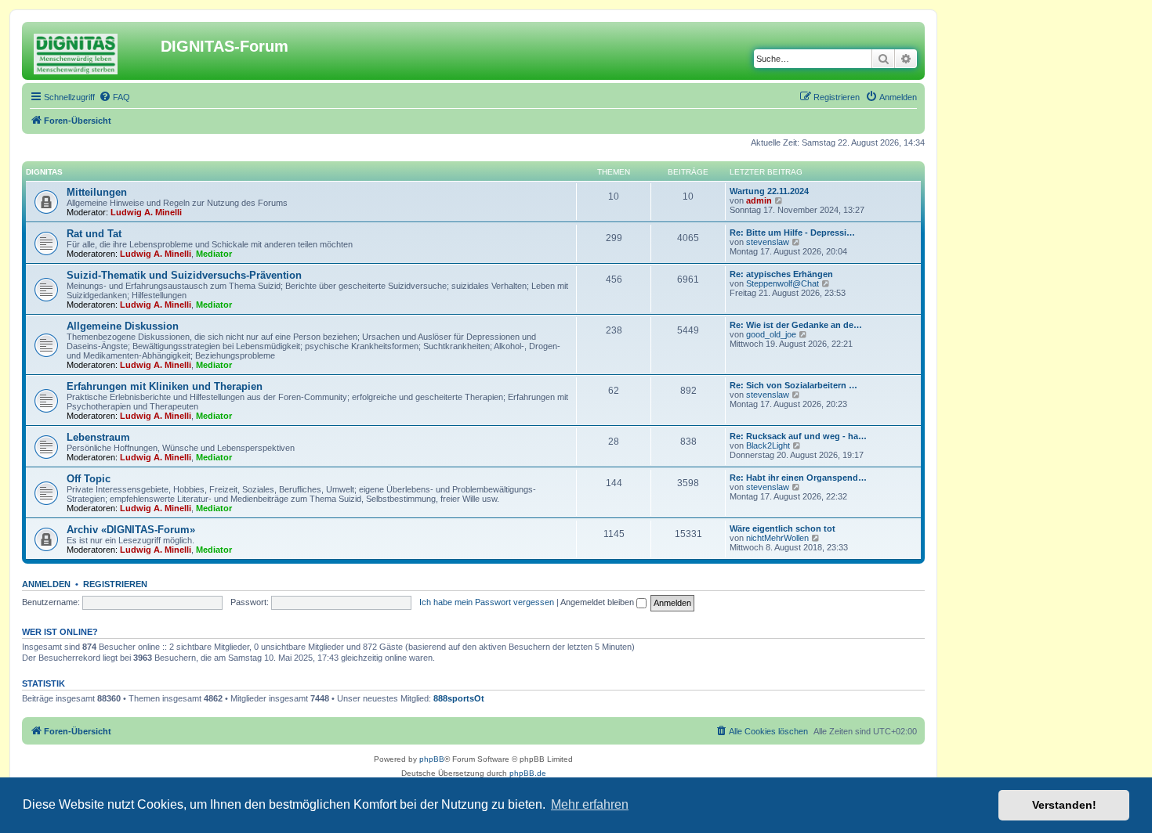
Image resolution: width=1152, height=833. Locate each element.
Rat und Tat (94, 234)
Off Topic (88, 479)
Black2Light (768, 445)
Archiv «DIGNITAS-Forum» (131, 530)
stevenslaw (767, 242)
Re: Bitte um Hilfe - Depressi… (792, 232)
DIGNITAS (44, 172)
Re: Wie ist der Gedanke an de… (796, 325)
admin (759, 200)
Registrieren (115, 584)
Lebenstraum (98, 437)
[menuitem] (114, 97)
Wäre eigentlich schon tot (782, 528)
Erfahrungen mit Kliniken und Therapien (165, 386)
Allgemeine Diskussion (123, 326)
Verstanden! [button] (1064, 805)
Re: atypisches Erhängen (781, 274)
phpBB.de (527, 773)
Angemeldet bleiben (598, 602)
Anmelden (46, 584)
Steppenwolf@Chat (782, 283)
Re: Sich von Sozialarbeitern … (793, 385)
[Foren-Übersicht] (93, 51)
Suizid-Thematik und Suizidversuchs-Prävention (184, 275)
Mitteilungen (97, 192)
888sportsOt (458, 698)
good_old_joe (771, 334)
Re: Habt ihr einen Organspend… (798, 477)
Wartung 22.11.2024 (769, 191)
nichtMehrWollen (777, 538)
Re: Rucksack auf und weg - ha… (798, 436)
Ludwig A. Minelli (146, 212)
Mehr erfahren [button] (590, 804)
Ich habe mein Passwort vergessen (486, 602)
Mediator (214, 253)
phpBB (431, 759)
